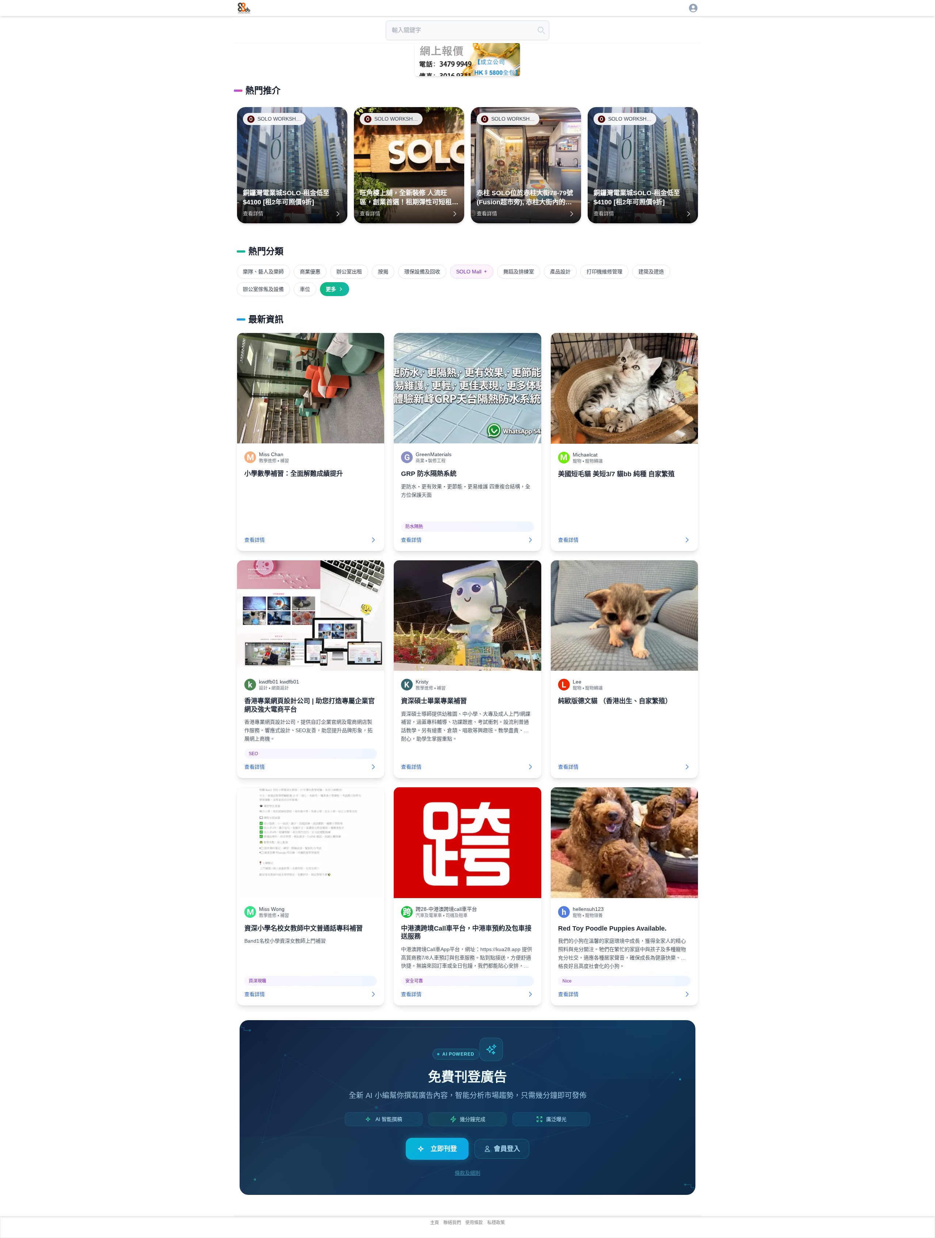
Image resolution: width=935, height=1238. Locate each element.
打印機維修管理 (604, 272)
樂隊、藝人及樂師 (263, 272)
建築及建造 (651, 272)
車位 (305, 289)
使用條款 (474, 1222)
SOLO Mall (471, 272)
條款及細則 (467, 1173)
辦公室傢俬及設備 (263, 289)
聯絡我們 (452, 1222)
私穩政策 (496, 1222)
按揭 (383, 272)
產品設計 (560, 272)
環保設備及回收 (422, 272)
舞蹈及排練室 (518, 272)
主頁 (434, 1222)
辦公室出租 (349, 272)
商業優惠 (310, 272)
